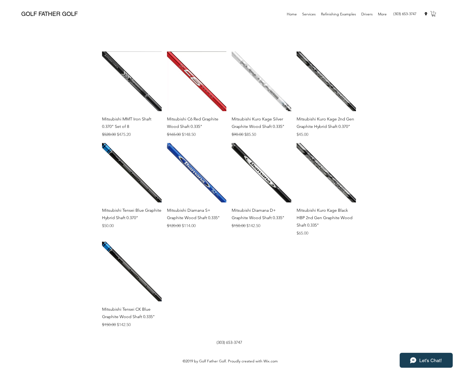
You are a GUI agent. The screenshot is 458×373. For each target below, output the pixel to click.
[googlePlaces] (426, 14)
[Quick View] (132, 81)
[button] (433, 13)
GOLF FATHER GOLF (49, 14)
